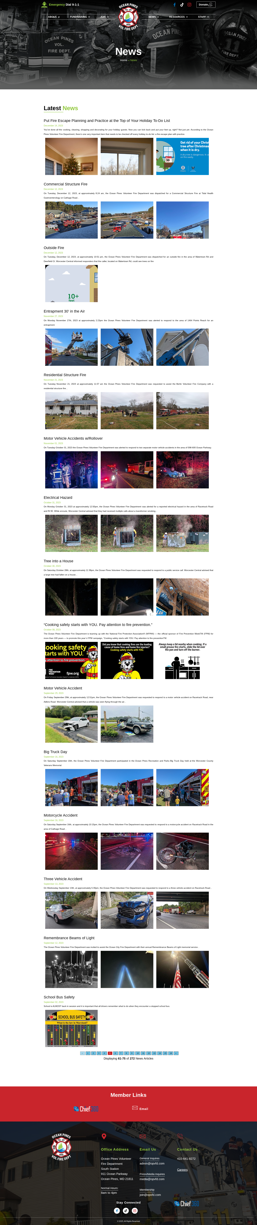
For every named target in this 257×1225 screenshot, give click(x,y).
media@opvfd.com (152, 1179)
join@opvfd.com (150, 1194)
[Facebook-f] (174, 5)
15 (165, 1053)
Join (103, 17)
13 (154, 1053)
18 (171, 1053)
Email (144, 1109)
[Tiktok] (182, 5)
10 (138, 1053)
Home (123, 60)
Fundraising (78, 17)
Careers (182, 1169)
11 (143, 1053)
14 (160, 1053)
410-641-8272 (186, 1158)
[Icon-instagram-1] (189, 5)
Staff (202, 17)
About (52, 17)
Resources (177, 17)
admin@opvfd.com (152, 1163)
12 (149, 1053)
